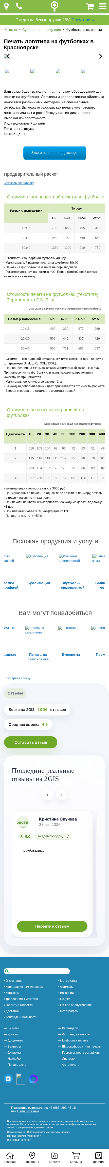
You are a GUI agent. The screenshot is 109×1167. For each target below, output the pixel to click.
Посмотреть (82, 20)
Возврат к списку (18, 678)
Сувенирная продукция (41, 30)
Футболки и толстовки (84, 30)
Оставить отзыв (30, 742)
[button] (99, 56)
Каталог (11, 30)
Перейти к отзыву (52, 926)
